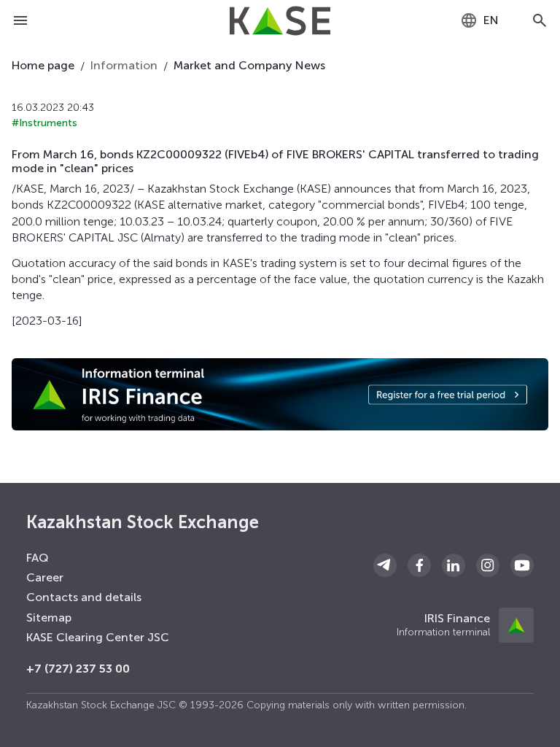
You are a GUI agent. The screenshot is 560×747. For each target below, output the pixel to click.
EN (491, 20)
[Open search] (539, 20)
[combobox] (479, 20)
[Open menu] (20, 20)
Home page (43, 65)
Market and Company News (249, 65)
